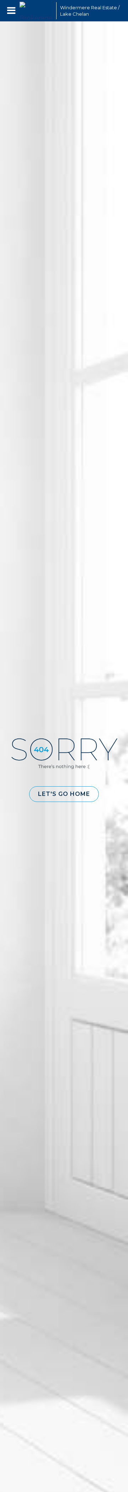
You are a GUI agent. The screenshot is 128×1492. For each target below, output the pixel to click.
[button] (64, 794)
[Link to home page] (36, 10)
